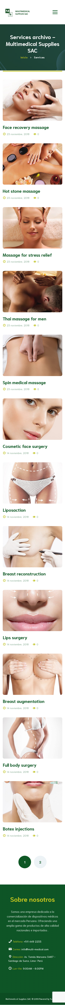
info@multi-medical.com (30, 949)
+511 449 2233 (26, 941)
